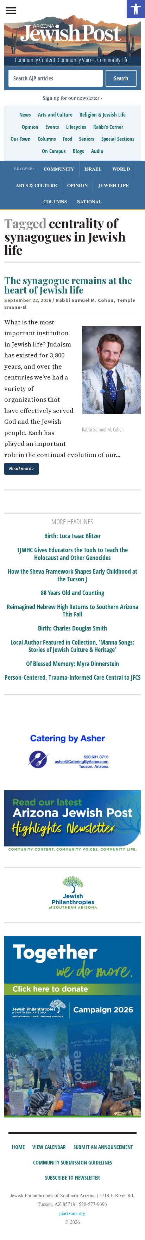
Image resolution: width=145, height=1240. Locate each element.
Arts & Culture (36, 185)
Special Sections (117, 138)
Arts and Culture (55, 114)
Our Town (21, 138)
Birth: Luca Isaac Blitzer (72, 536)
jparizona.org (72, 1213)
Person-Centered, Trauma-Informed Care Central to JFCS (72, 677)
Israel (93, 168)
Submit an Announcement (103, 1146)
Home (18, 1146)
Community (59, 168)
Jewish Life (113, 185)
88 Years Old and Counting (72, 593)
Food (67, 138)
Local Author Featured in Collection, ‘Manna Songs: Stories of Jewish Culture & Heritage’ (72, 646)
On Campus (54, 150)
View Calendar (49, 1146)
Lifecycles (76, 126)
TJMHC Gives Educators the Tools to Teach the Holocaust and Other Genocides (72, 553)
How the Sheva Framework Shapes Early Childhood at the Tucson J (72, 575)
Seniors (86, 138)
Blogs (78, 150)
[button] (136, 9)
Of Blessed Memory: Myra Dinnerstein (72, 664)
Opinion (30, 126)
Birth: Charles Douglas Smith (72, 628)
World (121, 168)
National (89, 201)
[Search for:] (55, 78)
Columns (47, 138)
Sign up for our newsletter (71, 97)
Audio (97, 150)
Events (52, 126)
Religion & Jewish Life (103, 114)
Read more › (21, 468)
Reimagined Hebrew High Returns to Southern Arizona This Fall (72, 610)
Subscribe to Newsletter (72, 1177)
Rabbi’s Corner (108, 126)
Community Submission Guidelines (72, 1162)
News (25, 114)
